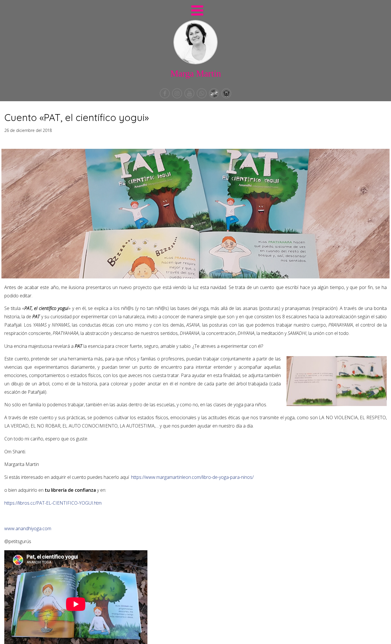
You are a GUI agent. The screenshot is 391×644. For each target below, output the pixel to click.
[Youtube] (190, 96)
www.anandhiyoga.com (27, 528)
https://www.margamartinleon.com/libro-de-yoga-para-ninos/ (192, 477)
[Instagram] (177, 96)
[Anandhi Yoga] (214, 96)
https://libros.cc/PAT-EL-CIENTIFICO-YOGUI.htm (53, 503)
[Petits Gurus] (226, 96)
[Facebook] (165, 96)
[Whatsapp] (202, 96)
